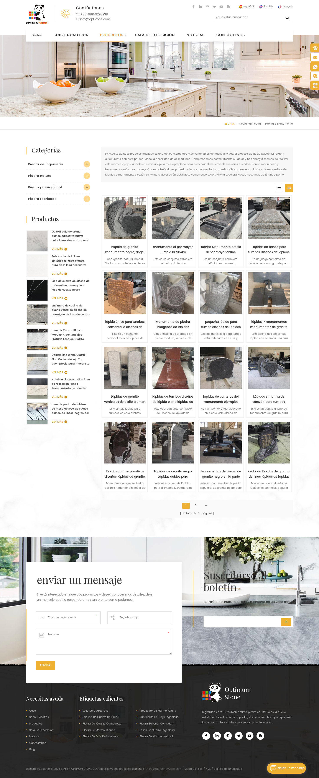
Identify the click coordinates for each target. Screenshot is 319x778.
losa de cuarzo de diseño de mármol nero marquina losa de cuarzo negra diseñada (70, 285)
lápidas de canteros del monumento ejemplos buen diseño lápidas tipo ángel (221, 399)
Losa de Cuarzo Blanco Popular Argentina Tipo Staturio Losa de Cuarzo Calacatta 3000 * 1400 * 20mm (68, 334)
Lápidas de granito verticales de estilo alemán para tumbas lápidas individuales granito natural (125, 399)
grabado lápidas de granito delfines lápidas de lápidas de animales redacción (268, 474)
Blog (32, 749)
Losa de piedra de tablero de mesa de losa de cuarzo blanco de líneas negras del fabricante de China (70, 408)
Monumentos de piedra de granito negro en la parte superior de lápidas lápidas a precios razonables (221, 474)
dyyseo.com (173, 769)
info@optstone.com (95, 19)
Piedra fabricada (250, 124)
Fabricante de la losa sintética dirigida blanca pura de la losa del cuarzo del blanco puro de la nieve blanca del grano (70, 261)
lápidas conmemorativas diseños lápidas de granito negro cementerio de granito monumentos (125, 474)
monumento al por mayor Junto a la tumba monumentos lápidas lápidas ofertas (173, 249)
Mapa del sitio (193, 769)
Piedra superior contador (156, 724)
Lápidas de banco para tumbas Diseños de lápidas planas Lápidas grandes (268, 249)
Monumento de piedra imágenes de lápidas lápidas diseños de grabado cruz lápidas (173, 324)
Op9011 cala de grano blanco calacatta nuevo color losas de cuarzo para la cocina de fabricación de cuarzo (70, 236)
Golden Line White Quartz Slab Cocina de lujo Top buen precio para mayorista (70, 359)
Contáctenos (230, 35)
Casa (36, 35)
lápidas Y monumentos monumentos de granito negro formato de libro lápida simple (269, 324)
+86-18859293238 (94, 14)
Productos (111, 35)
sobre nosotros (71, 35)
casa (32, 711)
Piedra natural (40, 175)
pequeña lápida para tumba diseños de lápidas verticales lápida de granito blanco (221, 324)
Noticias (196, 35)
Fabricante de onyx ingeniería (159, 717)
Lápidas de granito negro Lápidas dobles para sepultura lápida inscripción (173, 474)
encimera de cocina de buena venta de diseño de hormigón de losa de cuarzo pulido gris (71, 310)
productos (35, 724)
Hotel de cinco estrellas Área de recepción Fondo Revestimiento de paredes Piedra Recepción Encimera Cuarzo (71, 384)
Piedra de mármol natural (156, 737)
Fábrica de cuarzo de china (101, 717)
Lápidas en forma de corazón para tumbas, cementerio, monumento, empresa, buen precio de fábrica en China (269, 399)
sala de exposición (155, 35)
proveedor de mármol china (158, 711)
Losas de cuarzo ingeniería (157, 730)
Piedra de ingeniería (45, 164)
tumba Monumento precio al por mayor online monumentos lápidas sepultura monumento (221, 249)
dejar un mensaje (291, 768)
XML (208, 769)
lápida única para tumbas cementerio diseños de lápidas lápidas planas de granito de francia (125, 324)
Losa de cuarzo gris (95, 711)
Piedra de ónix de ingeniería (101, 737)
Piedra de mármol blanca (99, 730)
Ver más (122, 498)
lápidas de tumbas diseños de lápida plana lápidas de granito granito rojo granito (172, 399)
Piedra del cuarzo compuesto (102, 724)
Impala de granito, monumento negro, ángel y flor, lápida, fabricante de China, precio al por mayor (125, 249)
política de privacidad (228, 769)
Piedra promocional (45, 187)
